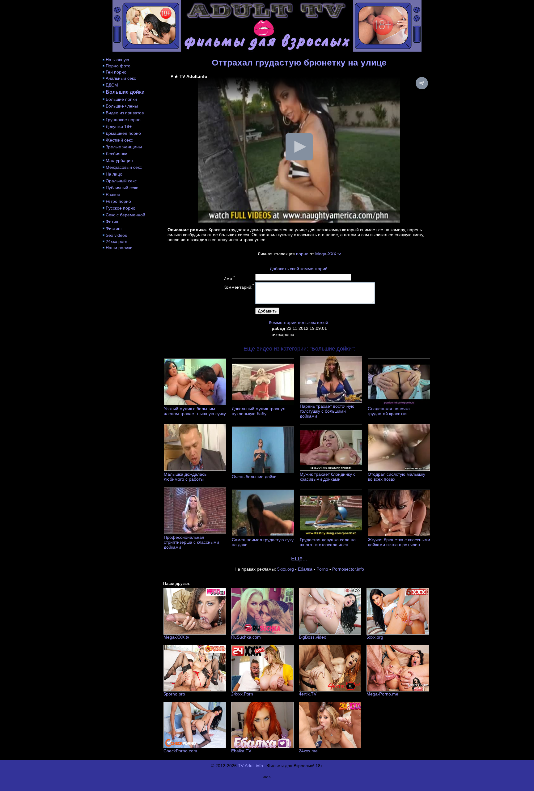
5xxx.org (285, 569)
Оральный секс (121, 180)
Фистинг (114, 228)
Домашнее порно (123, 133)
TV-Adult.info (250, 765)
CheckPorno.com (180, 750)
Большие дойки (125, 92)
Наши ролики (119, 247)
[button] (422, 83)
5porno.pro (174, 693)
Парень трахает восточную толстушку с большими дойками (327, 411)
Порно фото (118, 65)
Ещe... (299, 558)
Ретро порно (118, 201)
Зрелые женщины (124, 146)
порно (302, 253)
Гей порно (116, 72)
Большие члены (122, 106)
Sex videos (116, 235)
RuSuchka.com (246, 637)
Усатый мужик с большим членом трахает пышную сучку (195, 411)
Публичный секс (122, 187)
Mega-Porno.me (382, 693)
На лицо (114, 174)
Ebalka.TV (241, 750)
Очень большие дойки (254, 476)
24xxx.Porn (242, 693)
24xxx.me (308, 750)
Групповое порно (123, 119)
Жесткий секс (119, 140)
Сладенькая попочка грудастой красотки (389, 411)
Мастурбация (119, 160)
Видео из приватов (125, 112)
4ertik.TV (307, 693)
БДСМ (112, 85)
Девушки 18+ (119, 126)
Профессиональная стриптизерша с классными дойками (191, 542)
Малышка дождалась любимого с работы (185, 477)
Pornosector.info (348, 569)
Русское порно (120, 208)
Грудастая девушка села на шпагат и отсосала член (328, 542)
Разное (113, 194)
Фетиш (112, 221)
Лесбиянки (116, 153)
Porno (322, 569)
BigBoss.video (312, 637)
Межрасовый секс (124, 167)
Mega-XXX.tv (328, 253)
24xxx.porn (116, 241)
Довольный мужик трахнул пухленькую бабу (258, 411)
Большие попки (121, 99)
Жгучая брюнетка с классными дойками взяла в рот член (399, 542)
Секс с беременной (125, 214)
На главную (117, 59)
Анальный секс (121, 78)
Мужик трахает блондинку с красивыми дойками (327, 477)
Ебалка (305, 569)
